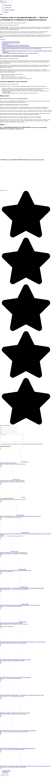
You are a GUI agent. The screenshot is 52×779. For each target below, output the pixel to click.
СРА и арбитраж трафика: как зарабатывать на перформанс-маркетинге (15, 659)
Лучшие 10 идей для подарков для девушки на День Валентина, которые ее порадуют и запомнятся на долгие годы (25, 766)
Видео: (4, 49)
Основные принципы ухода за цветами (11, 42)
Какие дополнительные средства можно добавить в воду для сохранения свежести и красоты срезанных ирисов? (27, 47)
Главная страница (6, 770)
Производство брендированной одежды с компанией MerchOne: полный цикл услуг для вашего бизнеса (22, 641)
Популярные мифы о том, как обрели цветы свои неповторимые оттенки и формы (18, 730)
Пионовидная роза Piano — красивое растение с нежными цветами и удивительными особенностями (22, 588)
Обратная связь (6, 771)
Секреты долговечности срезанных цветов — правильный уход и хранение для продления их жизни (22, 695)
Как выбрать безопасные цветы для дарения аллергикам (12, 480)
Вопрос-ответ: (6, 43)
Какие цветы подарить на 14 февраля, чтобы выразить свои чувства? (15, 712)
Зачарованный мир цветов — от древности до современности (13, 552)
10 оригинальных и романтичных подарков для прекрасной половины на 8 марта (17, 748)
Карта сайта (5, 772)
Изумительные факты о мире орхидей (8, 462)
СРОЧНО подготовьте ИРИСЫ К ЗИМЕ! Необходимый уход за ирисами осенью (20, 53)
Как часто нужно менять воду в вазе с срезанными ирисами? (16, 45)
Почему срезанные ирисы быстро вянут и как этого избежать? (16, 46)
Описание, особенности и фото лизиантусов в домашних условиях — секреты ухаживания (20, 605)
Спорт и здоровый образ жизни (7, 498)
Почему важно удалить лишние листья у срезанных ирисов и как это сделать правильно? (22, 48)
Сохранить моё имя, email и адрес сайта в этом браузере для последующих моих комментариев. (22, 444)
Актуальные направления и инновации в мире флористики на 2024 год (15, 677)
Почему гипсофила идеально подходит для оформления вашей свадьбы (15, 570)
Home (1, 14)
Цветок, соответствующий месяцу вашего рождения (11, 622)
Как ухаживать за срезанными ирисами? (11, 41)
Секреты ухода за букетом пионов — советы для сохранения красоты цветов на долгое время (20, 516)
